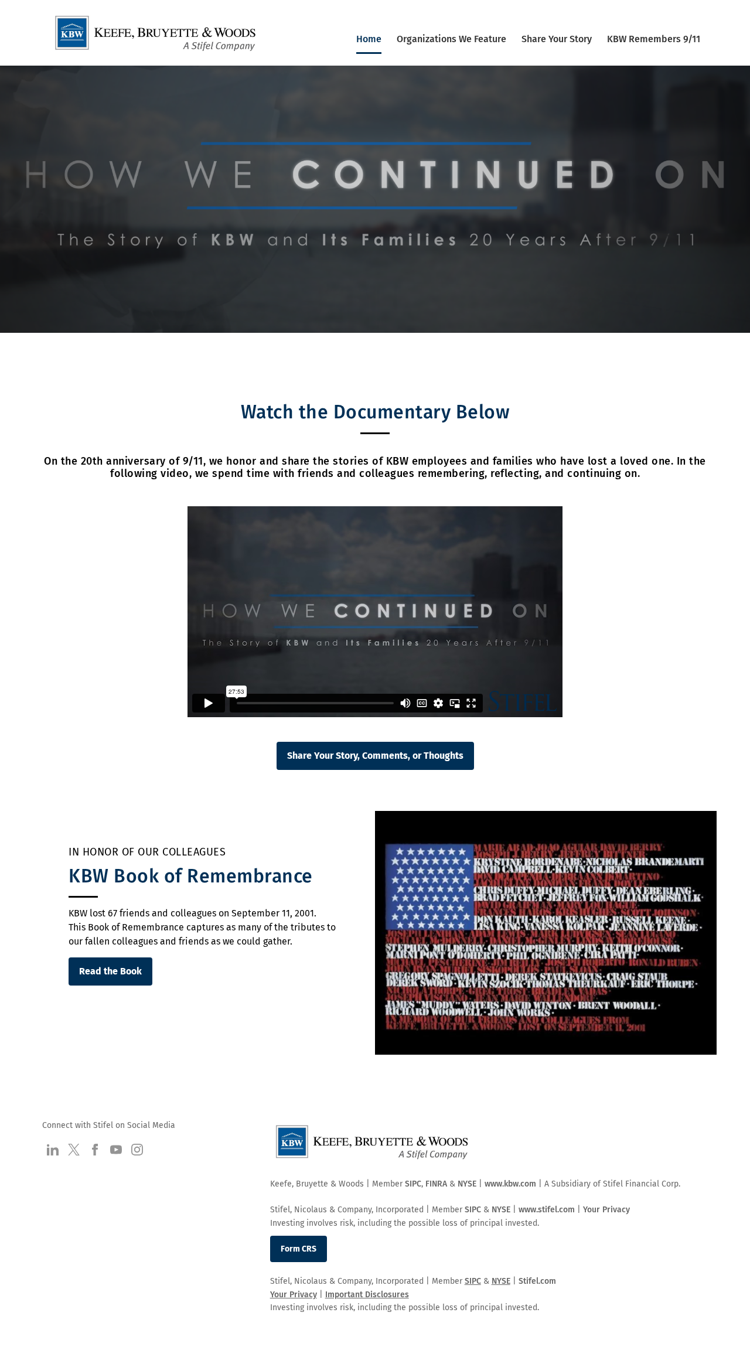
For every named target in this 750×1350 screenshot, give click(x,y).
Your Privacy (606, 1210)
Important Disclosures (367, 1295)
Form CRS (298, 1249)
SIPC (413, 1184)
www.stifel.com (547, 1210)
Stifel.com (537, 1281)
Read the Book (110, 971)
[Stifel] (156, 37)
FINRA (436, 1184)
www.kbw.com (510, 1184)
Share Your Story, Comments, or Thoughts (375, 755)
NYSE (467, 1184)
